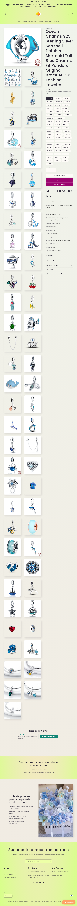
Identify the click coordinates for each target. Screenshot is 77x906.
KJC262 (57, 147)
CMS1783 (65, 147)
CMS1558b (50, 118)
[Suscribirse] (50, 861)
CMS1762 (49, 144)
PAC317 (49, 157)
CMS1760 (58, 141)
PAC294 (58, 121)
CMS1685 (49, 121)
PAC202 (49, 154)
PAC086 (66, 98)
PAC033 (57, 105)
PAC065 (66, 105)
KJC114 (65, 124)
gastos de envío (52, 91)
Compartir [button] (50, 255)
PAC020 (49, 102)
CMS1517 (49, 115)
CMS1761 (67, 141)
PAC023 (49, 105)
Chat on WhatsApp (59, 184)
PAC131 (57, 108)
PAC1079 (58, 151)
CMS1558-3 (58, 102)
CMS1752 (67, 131)
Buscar (6, 872)
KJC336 (57, 160)
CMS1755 (67, 134)
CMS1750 (49, 131)
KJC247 (49, 128)
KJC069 (57, 124)
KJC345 (49, 164)
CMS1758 (67, 137)
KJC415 (49, 160)
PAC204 (57, 154)
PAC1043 (58, 111)
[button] (5, 14)
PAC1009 (49, 111)
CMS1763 (58, 144)
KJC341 (65, 160)
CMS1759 (49, 141)
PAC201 (67, 111)
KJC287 (49, 147)
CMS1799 (49, 151)
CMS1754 (58, 134)
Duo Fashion (15, 901)
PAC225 (68, 102)
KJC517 (57, 157)
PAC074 (49, 98)
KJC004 (66, 121)
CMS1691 (67, 144)
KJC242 (64, 108)
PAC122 (49, 108)
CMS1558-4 (60, 118)
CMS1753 (49, 134)
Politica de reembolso (10, 877)
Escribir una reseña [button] (48, 736)
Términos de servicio (10, 874)
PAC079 (58, 98)
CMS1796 (58, 137)
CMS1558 (58, 115)
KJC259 (57, 128)
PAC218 (66, 154)
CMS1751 (58, 131)
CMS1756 (49, 137)
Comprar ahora (59, 180)
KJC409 (65, 157)
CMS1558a (67, 115)
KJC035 (49, 124)
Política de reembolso (35, 901)
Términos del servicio (59, 901)
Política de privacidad (47, 901)
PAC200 (67, 151)
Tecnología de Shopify (23, 901)
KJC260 (65, 128)
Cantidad (48, 167)
